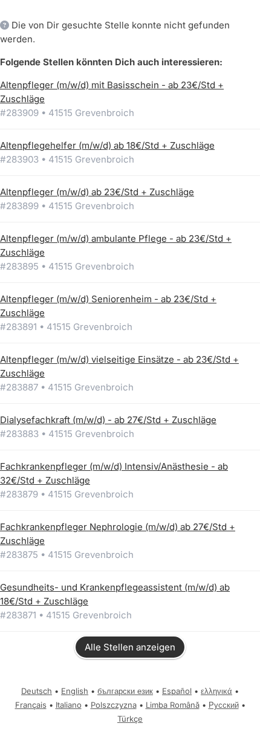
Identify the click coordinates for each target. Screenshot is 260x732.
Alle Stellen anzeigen (130, 647)
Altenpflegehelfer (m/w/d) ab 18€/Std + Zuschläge (107, 145)
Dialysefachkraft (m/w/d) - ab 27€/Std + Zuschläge (108, 420)
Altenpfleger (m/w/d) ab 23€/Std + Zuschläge (97, 192)
